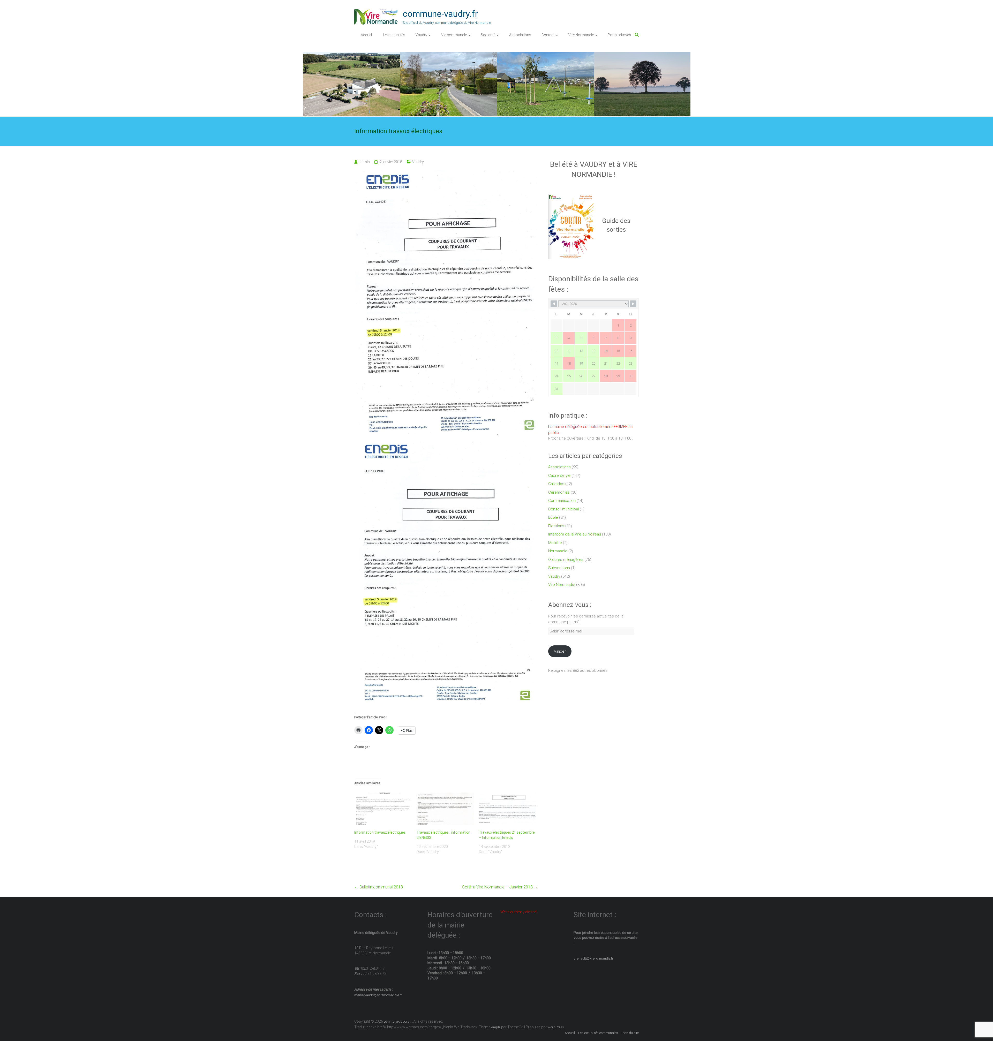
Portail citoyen (619, 35)
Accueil (367, 35)
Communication (562, 500)
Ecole (553, 517)
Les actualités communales (598, 1033)
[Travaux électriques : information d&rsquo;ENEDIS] (445, 809)
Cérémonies (559, 492)
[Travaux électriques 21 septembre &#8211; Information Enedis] (507, 809)
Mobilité (555, 542)
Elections (556, 526)
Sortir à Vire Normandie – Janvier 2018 (500, 887)
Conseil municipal (563, 509)
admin (364, 162)
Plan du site (630, 1033)
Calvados (556, 483)
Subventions (559, 567)
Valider (560, 651)
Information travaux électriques (380, 832)
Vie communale (454, 35)
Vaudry (421, 35)
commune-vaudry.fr (440, 14)
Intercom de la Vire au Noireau (574, 534)
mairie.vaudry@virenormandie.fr (378, 995)
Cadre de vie (559, 475)
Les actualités (394, 35)
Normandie (557, 551)
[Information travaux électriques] (382, 809)
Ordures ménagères (565, 559)
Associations (520, 35)
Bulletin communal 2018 (378, 887)
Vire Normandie (581, 35)
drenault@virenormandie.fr (593, 958)
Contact (547, 35)
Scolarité (488, 35)
